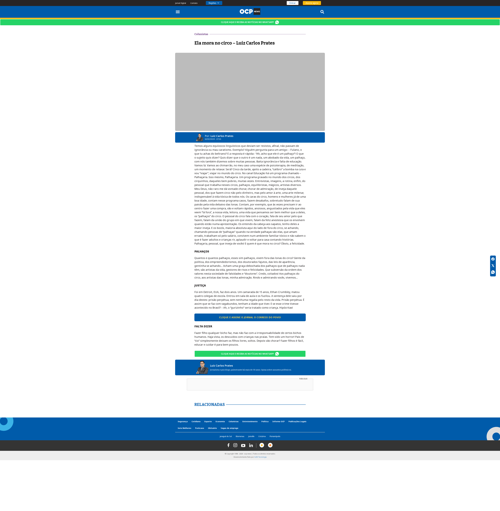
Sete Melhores (184, 428)
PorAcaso (199, 428)
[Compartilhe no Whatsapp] (493, 272)
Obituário (212, 428)
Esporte (208, 421)
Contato (194, 3)
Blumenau (240, 436)
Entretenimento (250, 421)
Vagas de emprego (229, 428)
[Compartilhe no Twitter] (493, 266)
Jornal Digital (180, 3)
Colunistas (234, 421)
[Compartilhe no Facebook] (493, 259)
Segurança (183, 421)
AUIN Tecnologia (260, 457)
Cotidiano (196, 421)
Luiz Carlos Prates (221, 136)
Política (264, 421)
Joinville (251, 436)
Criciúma (262, 436)
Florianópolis (275, 436)
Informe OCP (278, 421)
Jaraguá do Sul (226, 436)
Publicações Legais (297, 421)
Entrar (292, 3)
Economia (220, 421)
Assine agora (312, 3)
